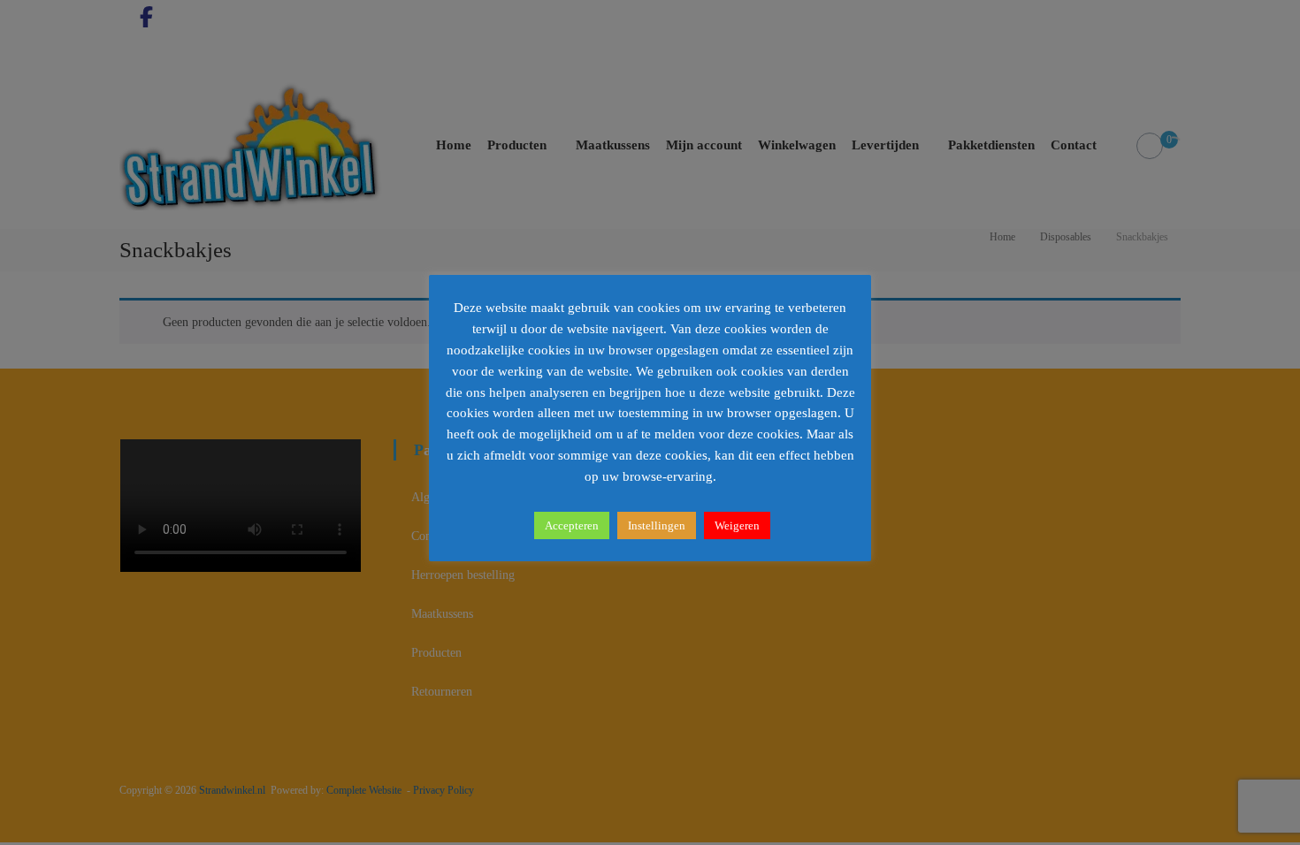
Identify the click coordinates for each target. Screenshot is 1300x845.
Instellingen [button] (656, 525)
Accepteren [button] (572, 525)
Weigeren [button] (737, 525)
